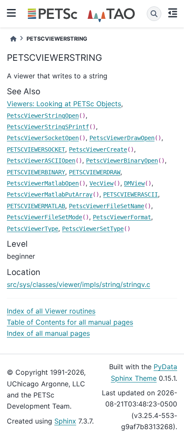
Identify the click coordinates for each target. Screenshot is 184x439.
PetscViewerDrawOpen (121, 137)
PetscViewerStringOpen (43, 115)
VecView (101, 183)
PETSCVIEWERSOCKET (36, 149)
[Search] (154, 13)
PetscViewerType (32, 228)
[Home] (13, 38)
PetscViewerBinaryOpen (122, 160)
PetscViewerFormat (122, 217)
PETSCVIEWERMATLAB (36, 206)
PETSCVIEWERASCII (130, 194)
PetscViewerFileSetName (106, 206)
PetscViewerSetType (93, 228)
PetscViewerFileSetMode (44, 217)
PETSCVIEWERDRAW (94, 172)
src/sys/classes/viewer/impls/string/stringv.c (78, 284)
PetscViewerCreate (98, 149)
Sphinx (65, 421)
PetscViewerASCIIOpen (41, 160)
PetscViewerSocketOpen (43, 137)
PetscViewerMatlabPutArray (49, 194)
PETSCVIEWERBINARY (36, 172)
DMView (134, 183)
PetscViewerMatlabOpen (43, 183)
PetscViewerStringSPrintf (48, 126)
